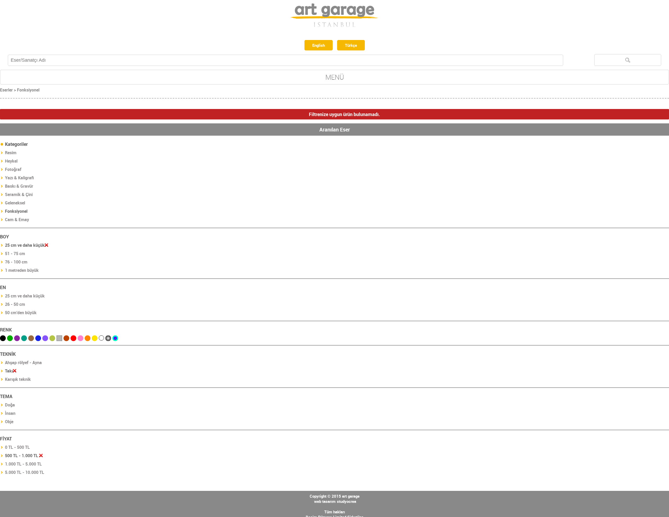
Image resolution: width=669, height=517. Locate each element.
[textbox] (285, 61)
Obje (9, 423)
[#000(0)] (3, 339)
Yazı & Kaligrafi (19, 179)
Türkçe (352, 46)
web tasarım (325, 502)
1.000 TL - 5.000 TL (23, 465)
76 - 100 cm (16, 263)
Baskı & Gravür (19, 187)
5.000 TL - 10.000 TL (24, 473)
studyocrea (346, 502)
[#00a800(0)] (10, 339)
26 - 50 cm (15, 305)
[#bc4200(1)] (66, 339)
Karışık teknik (18, 380)
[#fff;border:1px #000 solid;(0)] (101, 339)
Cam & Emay (17, 220)
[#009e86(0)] (24, 339)
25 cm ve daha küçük (25, 297)
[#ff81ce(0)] (80, 339)
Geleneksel (15, 204)
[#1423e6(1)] (38, 339)
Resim (10, 154)
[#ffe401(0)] (94, 339)
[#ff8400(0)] (87, 339)
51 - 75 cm (15, 254)
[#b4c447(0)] (52, 339)
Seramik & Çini (19, 195)
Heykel (11, 162)
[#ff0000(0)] (73, 339)
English (317, 46)
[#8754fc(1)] (45, 339)
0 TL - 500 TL (17, 448)
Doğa (10, 406)
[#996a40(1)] (31, 339)
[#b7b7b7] (59, 339)
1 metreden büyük (22, 271)
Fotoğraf (13, 170)
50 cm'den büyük (21, 314)
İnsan (10, 414)
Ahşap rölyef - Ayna (23, 363)
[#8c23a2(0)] (17, 339)
